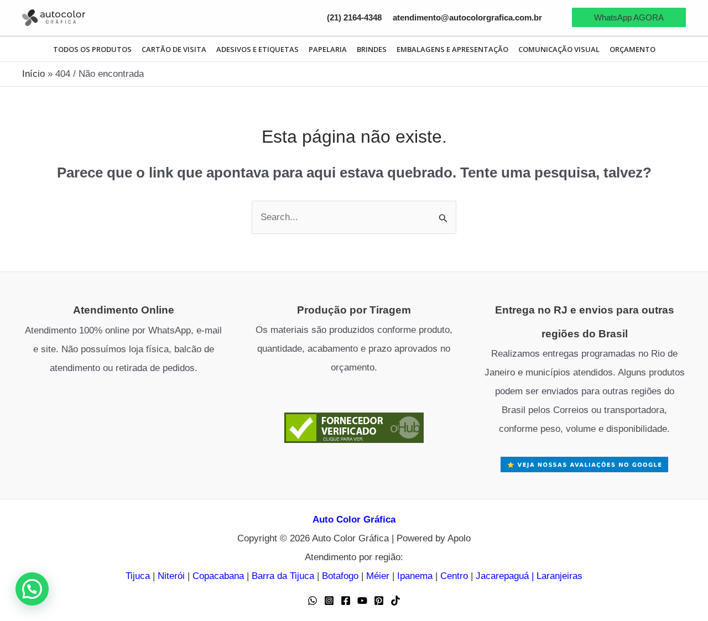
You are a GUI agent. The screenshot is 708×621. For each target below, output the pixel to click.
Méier (377, 576)
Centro (454, 576)
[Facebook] (346, 601)
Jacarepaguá (502, 576)
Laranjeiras (559, 576)
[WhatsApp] (312, 601)
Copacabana (218, 576)
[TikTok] (395, 601)
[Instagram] (329, 601)
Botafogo (340, 576)
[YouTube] (362, 601)
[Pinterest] (379, 601)
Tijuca (138, 576)
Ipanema (415, 576)
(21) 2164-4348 (354, 17)
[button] (629, 17)
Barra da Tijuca (283, 576)
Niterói (171, 576)
